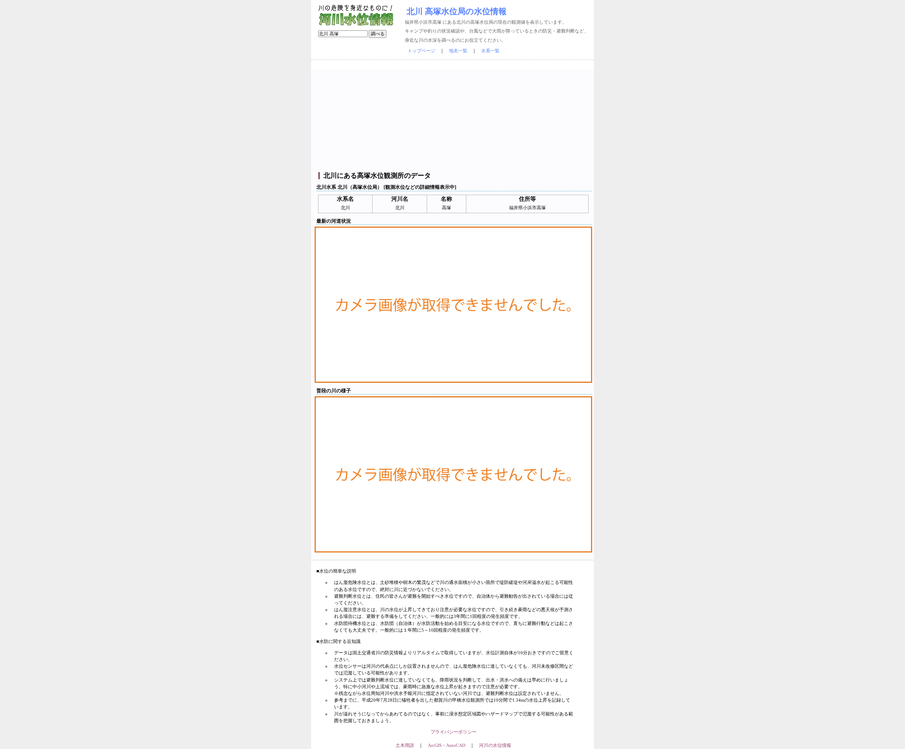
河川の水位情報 (495, 745)
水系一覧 (490, 50)
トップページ (421, 50)
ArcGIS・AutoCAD (446, 745)
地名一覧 (458, 50)
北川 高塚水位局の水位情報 (457, 11)
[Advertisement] (453, 118)
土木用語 (405, 745)
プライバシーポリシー (454, 732)
